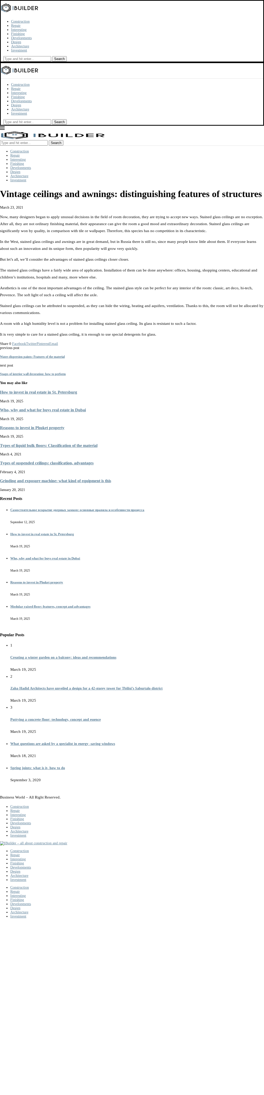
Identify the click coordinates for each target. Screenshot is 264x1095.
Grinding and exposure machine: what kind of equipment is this (55, 480)
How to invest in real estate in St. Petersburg (38, 392)
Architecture (20, 46)
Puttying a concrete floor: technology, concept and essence (55, 719)
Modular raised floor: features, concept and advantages (50, 606)
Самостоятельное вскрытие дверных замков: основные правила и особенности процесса (77, 510)
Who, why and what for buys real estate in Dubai (43, 410)
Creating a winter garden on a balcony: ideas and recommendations (63, 657)
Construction (20, 21)
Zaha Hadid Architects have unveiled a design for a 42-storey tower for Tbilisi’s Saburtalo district (86, 688)
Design (16, 42)
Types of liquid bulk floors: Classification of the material (48, 445)
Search (59, 59)
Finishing (18, 34)
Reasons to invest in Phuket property (32, 427)
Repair (16, 26)
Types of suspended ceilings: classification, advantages (47, 463)
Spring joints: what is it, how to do (37, 768)
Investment (19, 50)
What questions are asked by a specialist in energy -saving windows (62, 744)
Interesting (19, 30)
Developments (21, 38)
